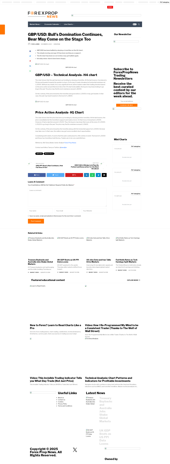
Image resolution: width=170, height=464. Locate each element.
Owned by (111, 459)
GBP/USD (39, 153)
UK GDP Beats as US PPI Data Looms (68, 261)
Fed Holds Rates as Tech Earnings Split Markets (126, 261)
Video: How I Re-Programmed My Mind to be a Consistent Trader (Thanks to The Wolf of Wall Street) (111, 328)
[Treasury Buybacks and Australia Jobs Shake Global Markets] (91, 401)
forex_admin (35, 44)
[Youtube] (85, 449)
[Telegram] (69, 449)
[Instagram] (80, 449)
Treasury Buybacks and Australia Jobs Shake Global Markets (134, 7)
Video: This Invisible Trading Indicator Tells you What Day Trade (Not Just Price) (56, 379)
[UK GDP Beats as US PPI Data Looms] (91, 433)
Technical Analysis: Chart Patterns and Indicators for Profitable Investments (108, 379)
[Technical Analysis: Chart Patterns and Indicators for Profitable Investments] (112, 356)
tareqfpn (64, 147)
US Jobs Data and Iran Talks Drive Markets (98, 261)
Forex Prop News (70, 143)
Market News (34, 272)
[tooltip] (2, 27)
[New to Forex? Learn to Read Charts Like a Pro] (57, 303)
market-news (49, 153)
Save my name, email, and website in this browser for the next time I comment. (55, 216)
